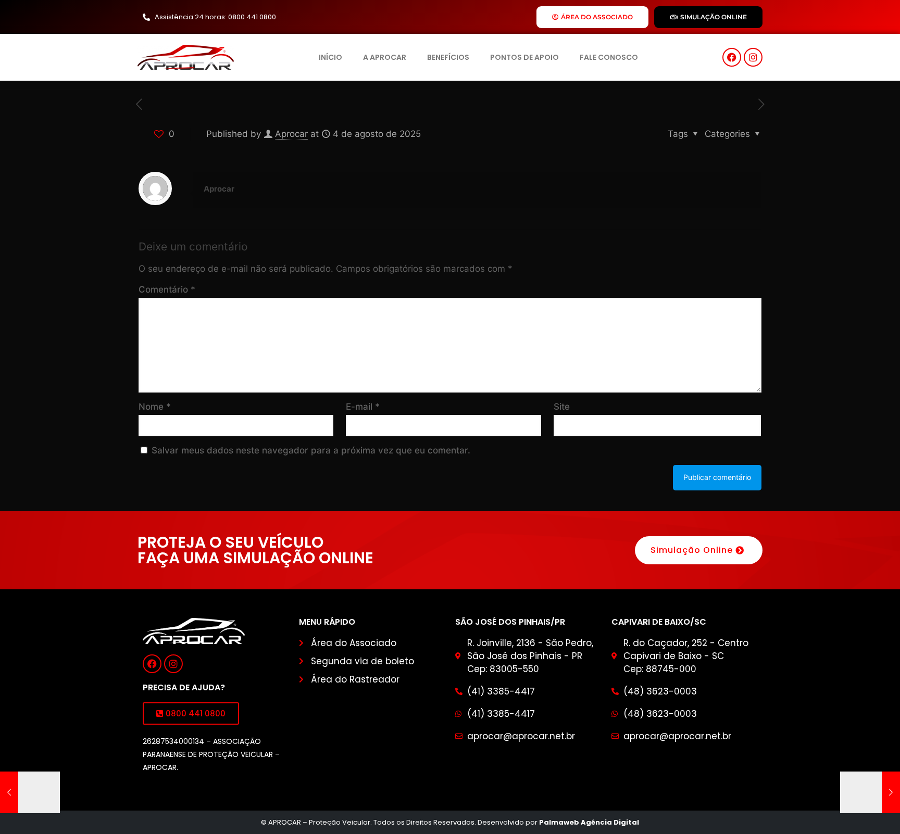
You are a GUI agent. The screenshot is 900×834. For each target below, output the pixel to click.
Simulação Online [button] (692, 550)
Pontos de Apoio (524, 57)
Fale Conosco (609, 57)
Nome (155, 406)
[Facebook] (731, 57)
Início (330, 57)
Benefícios (448, 57)
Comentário (167, 289)
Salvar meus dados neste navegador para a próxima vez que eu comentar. (311, 450)
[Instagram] (753, 57)
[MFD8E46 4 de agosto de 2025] (30, 792)
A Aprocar (384, 57)
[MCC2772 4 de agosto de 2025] (870, 792)
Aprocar (291, 134)
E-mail (363, 406)
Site (562, 406)
